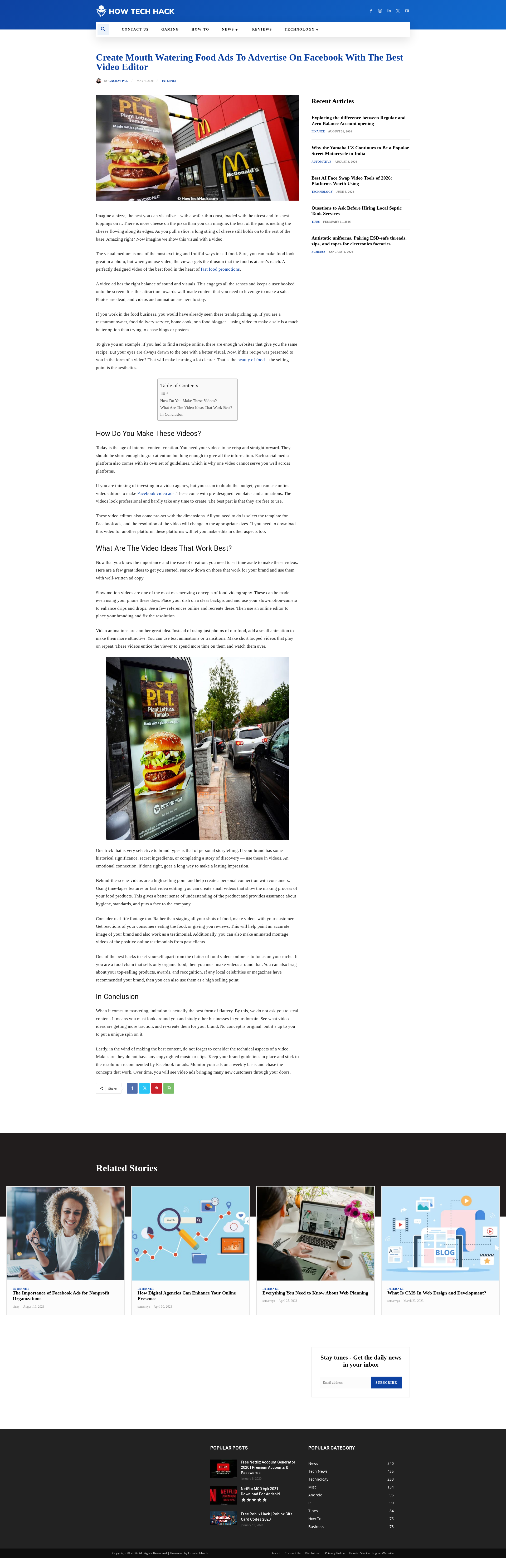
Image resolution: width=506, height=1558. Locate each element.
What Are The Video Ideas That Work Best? (196, 407)
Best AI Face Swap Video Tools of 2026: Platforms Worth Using (352, 180)
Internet (169, 81)
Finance (318, 131)
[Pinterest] (156, 1088)
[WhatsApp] (168, 1088)
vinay (16, 1306)
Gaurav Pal (118, 81)
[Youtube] (407, 11)
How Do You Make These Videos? (188, 400)
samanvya (144, 1306)
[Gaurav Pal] (100, 80)
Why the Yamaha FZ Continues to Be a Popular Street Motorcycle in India (360, 150)
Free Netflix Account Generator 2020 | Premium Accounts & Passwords (268, 1467)
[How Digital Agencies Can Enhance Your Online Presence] (190, 1234)
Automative (321, 161)
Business (318, 251)
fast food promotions (220, 269)
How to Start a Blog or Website (371, 1553)
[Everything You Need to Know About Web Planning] (315, 1234)
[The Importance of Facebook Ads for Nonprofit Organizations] (65, 1234)
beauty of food (251, 359)
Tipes (316, 221)
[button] (103, 29)
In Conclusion (171, 414)
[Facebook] (371, 11)
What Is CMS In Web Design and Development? (436, 1293)
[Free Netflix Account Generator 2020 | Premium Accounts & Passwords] (223, 1469)
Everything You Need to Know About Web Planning (315, 1293)
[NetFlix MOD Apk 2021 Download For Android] (223, 1495)
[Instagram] (380, 11)
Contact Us (293, 1553)
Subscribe (386, 1383)
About (276, 1553)
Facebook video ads (155, 493)
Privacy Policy (335, 1553)
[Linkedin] (389, 11)
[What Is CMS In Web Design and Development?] (440, 1234)
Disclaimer (313, 1553)
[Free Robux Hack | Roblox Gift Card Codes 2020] (223, 1518)
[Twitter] (398, 11)
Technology (322, 191)
